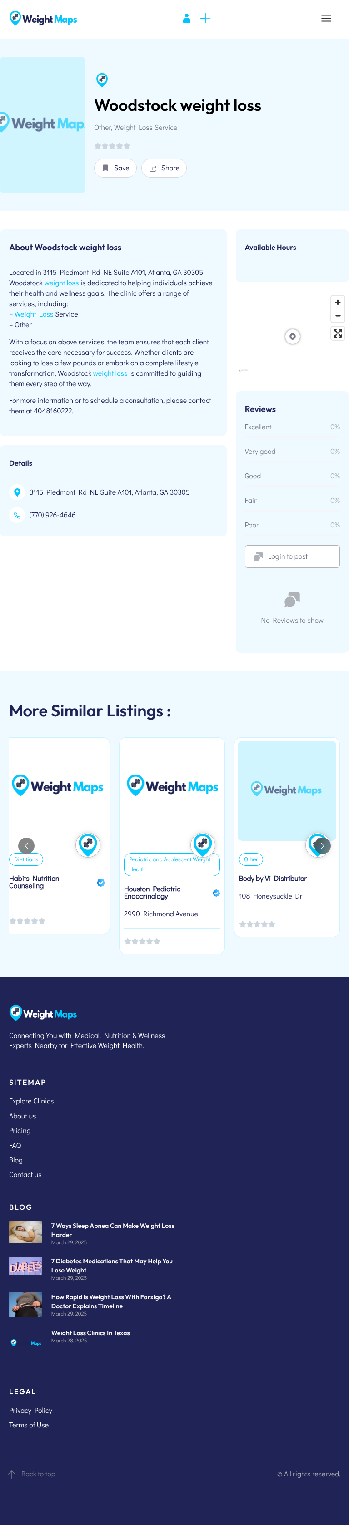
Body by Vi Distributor (273, 878)
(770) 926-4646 (53, 515)
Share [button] (170, 168)
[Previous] (26, 846)
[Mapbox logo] (244, 374)
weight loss (61, 283)
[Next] (322, 846)
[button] (115, 168)
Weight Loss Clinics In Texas (90, 1333)
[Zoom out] (337, 315)
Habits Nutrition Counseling (34, 882)
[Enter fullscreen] (337, 333)
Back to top (38, 1474)
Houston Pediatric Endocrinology (152, 892)
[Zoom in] (337, 302)
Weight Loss (34, 314)
